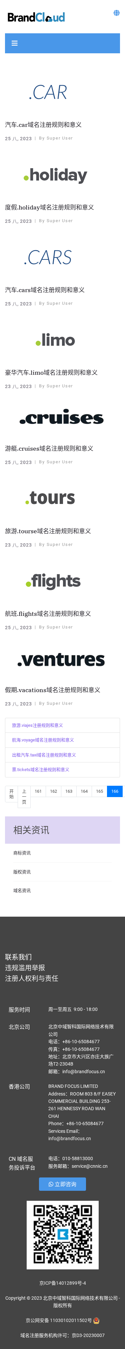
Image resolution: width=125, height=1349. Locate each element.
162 (53, 791)
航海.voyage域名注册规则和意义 (43, 739)
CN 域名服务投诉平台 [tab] (22, 1163)
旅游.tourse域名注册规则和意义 (48, 531)
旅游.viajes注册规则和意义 (37, 725)
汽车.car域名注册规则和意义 (43, 125)
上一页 (24, 797)
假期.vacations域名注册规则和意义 (52, 690)
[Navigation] (15, 43)
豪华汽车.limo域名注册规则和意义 (51, 372)
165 (99, 791)
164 (84, 791)
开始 (11, 794)
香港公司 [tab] (19, 1087)
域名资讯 (22, 890)
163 (68, 791)
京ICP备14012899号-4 (62, 1283)
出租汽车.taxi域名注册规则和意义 (44, 754)
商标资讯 (22, 852)
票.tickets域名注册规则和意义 (40, 769)
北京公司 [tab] (19, 1027)
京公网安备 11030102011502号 (59, 1320)
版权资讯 (22, 871)
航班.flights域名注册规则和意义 (48, 614)
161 (38, 791)
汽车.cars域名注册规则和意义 (45, 290)
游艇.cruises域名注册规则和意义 (49, 448)
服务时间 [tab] (19, 1010)
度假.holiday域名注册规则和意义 (49, 207)
